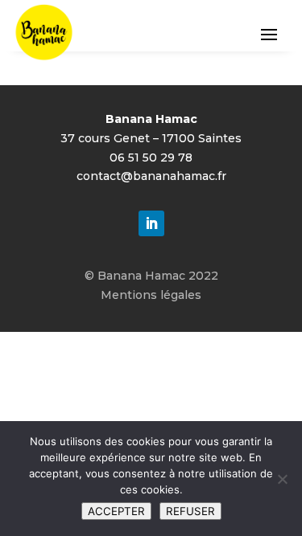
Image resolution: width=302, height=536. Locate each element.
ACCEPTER (116, 511)
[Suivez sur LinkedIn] (151, 223)
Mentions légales (151, 295)
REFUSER (190, 511)
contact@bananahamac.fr (151, 176)
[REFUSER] (282, 479)
